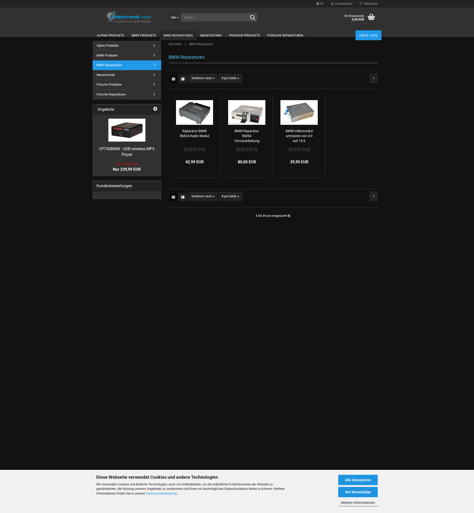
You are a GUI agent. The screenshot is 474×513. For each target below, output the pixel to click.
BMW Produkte (144, 35)
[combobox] (203, 78)
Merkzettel (370, 3)
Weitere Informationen (358, 503)
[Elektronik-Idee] (128, 17)
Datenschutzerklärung (161, 493)
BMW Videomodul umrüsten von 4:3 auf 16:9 (299, 136)
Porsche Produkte (244, 35)
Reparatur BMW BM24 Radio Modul (194, 133)
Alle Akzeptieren (358, 480)
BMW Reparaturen (178, 35)
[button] (320, 3)
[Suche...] (252, 17)
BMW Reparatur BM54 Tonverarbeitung (246, 136)
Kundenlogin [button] (343, 3)
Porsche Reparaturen (285, 35)
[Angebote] (155, 109)
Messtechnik (211, 35)
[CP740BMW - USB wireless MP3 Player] (126, 130)
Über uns (368, 35)
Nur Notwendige (358, 492)
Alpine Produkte (110, 35)
